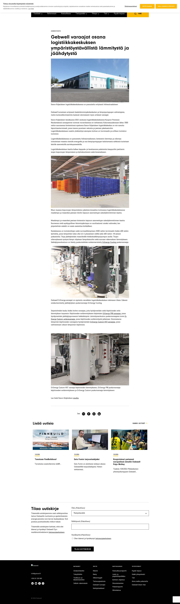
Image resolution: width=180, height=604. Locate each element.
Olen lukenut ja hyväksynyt (92, 539)
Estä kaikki (147, 6)
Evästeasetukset (131, 6)
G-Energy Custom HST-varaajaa (102, 322)
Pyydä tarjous (119, 14)
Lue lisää (31, 8)
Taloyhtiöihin (77, 574)
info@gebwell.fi (36, 573)
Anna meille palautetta (140, 581)
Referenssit (51, 14)
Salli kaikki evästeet (166, 6)
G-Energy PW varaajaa (112, 314)
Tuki (133, 578)
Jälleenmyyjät (97, 578)
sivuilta (76, 398)
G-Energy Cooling (109, 242)
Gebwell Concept (99, 585)
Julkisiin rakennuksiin (80, 583)
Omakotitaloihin (78, 571)
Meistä (95, 571)
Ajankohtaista (56, 31)
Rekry (95, 574)
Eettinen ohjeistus (118, 580)
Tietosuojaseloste (99, 581)
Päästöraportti (117, 587)
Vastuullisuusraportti (119, 571)
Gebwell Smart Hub (139, 585)
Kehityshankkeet (98, 588)
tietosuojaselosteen (56, 532)
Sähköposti (80, 521)
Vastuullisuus (66, 14)
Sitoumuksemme (117, 583)
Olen (78, 508)
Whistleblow (116, 590)
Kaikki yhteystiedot (138, 574)
